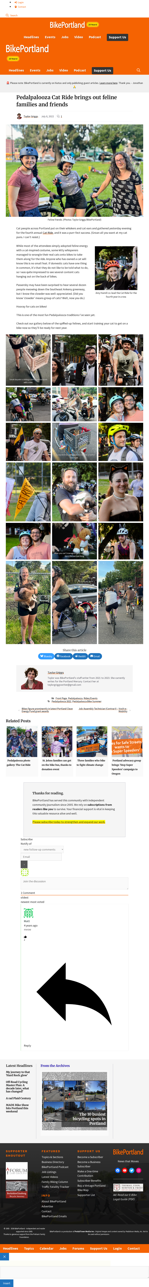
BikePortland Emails (54, 1216)
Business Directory (53, 1162)
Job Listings (49, 1172)
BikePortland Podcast (55, 1167)
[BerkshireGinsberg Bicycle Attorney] (17, 1197)
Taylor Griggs (31, 116)
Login (20, 2)
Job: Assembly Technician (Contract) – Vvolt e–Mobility (103, 710)
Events (50, 37)
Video (78, 37)
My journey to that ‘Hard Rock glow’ (18, 1073)
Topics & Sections (52, 1157)
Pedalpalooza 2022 (61, 701)
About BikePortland (54, 1201)
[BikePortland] (27, 49)
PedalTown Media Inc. (85, 1231)
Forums (78, 1248)
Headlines (31, 37)
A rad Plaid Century (18, 1098)
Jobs (65, 37)
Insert (6, 1283)
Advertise (47, 1206)
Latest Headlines (19, 1066)
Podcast (95, 37)
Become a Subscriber (90, 1157)
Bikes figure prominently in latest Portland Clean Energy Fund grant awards (47, 710)
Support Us (117, 37)
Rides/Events (90, 698)
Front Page (61, 698)
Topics (29, 1248)
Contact (21, 6)
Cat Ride (48, 232)
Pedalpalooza (75, 698)
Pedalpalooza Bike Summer (86, 701)
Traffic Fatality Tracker (55, 1187)
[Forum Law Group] (17, 1178)
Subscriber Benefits (89, 1180)
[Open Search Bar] (11, 15)
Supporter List (86, 1195)
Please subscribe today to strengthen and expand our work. (68, 822)
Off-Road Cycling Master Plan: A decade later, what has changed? (17, 1086)
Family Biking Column (55, 1182)
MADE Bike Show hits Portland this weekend (17, 1108)
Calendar (47, 1248)
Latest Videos (50, 1177)
